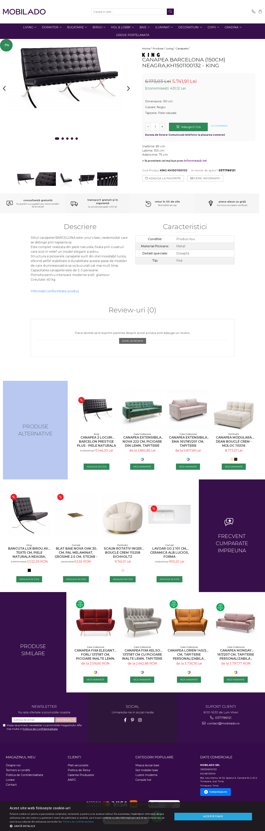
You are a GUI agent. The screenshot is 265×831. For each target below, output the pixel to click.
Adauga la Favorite (164, 178)
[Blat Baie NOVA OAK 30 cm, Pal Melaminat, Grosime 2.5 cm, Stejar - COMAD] (76, 514)
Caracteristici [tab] (185, 227)
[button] (89, 826)
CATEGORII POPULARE (154, 757)
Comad (76, 545)
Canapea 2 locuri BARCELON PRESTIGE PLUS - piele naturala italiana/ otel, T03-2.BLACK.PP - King (96, 441)
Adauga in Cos (190, 127)
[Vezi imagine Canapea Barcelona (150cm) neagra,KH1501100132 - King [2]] (66, 180)
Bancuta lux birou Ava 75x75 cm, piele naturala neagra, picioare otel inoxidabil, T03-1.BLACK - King (29, 553)
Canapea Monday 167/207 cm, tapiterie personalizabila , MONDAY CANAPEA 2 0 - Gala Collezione (235, 654)
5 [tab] (76, 138)
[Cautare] (170, 12)
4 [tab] (72, 138)
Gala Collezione (142, 434)
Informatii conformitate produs (55, 291)
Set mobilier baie (146, 770)
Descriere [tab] (80, 227)
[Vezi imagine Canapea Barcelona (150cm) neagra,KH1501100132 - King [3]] (87, 179)
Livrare (10, 780)
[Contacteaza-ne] (252, 12)
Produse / (159, 48)
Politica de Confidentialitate (40, 728)
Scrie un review (132, 340)
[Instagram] (140, 720)
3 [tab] (67, 138)
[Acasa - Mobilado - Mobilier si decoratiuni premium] (24, 12)
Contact (11, 784)
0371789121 (222, 718)
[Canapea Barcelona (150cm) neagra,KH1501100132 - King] (66, 76)
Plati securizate (78, 765)
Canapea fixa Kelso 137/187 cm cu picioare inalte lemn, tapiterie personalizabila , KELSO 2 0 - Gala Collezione (142, 654)
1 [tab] (57, 138)
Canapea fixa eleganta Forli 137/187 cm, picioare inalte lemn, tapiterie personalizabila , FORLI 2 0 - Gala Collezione (95, 654)
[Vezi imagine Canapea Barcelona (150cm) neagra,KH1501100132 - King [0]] (25, 178)
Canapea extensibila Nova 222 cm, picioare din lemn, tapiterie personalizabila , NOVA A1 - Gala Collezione (142, 441)
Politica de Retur (79, 770)
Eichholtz (234, 434)
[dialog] (132, 816)
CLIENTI (74, 757)
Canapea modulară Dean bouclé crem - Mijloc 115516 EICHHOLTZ (234, 441)
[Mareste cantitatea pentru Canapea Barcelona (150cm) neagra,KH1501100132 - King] (162, 127)
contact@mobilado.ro (223, 723)
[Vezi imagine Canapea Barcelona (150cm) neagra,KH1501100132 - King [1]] (46, 179)
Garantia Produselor (81, 775)
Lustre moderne (146, 775)
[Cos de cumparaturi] (259, 12)
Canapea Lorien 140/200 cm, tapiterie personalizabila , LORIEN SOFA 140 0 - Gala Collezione (189, 654)
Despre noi (13, 765)
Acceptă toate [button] (213, 816)
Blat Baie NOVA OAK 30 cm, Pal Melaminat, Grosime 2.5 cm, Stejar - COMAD (76, 553)
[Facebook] (125, 720)
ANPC (72, 780)
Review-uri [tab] (132, 310)
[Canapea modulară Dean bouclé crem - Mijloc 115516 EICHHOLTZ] (234, 409)
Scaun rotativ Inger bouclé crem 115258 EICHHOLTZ (123, 553)
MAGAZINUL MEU (21, 757)
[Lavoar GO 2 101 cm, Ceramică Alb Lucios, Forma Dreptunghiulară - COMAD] (169, 514)
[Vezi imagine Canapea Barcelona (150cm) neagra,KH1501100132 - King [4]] (107, 179)
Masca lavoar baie (147, 765)
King (96, 434)
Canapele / (183, 48)
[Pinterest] (132, 720)
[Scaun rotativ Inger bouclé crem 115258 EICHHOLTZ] (122, 514)
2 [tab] (62, 138)
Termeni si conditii (18, 770)
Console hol (143, 780)
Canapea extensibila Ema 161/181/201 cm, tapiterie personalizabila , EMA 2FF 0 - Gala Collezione (188, 441)
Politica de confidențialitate (78, 821)
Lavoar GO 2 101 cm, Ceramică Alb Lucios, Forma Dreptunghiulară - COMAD (169, 553)
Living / (170, 48)
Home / (147, 48)
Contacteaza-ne (218, 791)
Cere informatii (206, 178)
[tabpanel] (66, 76)
